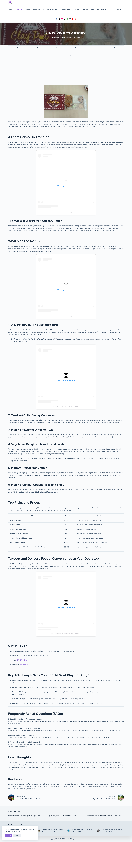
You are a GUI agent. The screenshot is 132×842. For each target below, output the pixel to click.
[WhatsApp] (67, 19)
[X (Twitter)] (59, 19)
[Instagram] (62, 19)
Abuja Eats (19, 9)
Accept (9, 835)
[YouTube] (72, 19)
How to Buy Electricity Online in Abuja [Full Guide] (111, 831)
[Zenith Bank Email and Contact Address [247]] (68, 830)
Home (10, 9)
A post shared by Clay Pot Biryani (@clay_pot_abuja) (66, 212)
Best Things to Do (38, 9)
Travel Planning (52, 9)
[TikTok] (64, 19)
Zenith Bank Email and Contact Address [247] (82, 831)
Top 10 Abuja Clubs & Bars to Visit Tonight (62, 816)
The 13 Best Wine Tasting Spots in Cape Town (24, 816)
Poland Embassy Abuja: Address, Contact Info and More (52, 831)
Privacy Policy (101, 9)
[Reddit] (95, 48)
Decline (17, 835)
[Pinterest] (75, 19)
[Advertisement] (66, 71)
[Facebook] (56, 19)
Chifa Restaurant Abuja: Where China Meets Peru (104, 816)
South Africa (66, 9)
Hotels (28, 9)
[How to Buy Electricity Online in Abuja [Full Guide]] (98, 830)
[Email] (70, 19)
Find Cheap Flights (88, 9)
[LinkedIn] (75, 48)
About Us (76, 9)
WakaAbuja (65, 839)
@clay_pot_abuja (25, 664)
